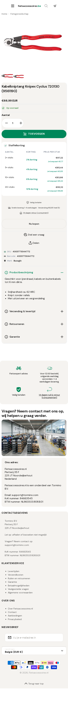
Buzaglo (18, 260)
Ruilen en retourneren (19, 578)
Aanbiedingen (15, 615)
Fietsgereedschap (19, 14)
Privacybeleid (15, 619)
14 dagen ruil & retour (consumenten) (49, 396)
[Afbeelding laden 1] (7, 76)
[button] (55, 6)
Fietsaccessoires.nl (38, 672)
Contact (12, 612)
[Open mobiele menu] (12, 6)
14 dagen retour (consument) (35, 213)
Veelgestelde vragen (18, 589)
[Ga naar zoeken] (46, 6)
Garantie (12, 581)
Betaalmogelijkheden (18, 585)
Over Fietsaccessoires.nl (20, 608)
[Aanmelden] (58, 637)
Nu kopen (34, 223)
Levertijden (13, 571)
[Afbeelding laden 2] (18, 76)
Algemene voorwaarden (20, 592)
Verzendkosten (15, 574)
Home (4, 14)
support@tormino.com (17, 545)
